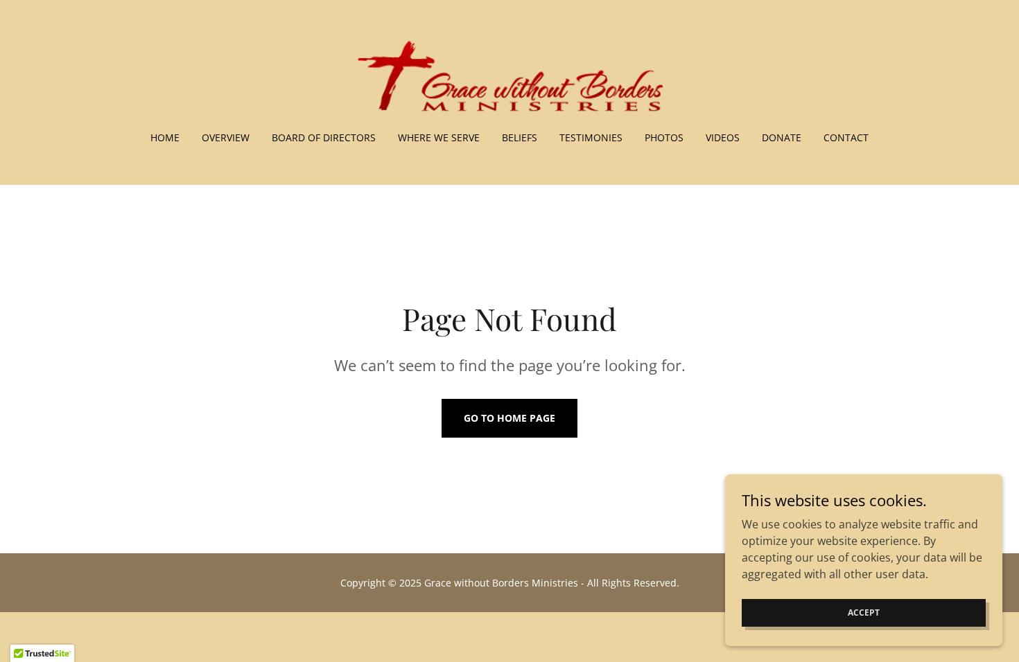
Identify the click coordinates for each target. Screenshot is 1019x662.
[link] (510, 74)
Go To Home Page (509, 417)
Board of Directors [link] (324, 137)
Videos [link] (723, 137)
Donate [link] (781, 137)
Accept (864, 612)
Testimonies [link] (590, 137)
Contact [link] (846, 137)
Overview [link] (226, 137)
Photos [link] (664, 137)
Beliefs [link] (519, 137)
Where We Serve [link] (439, 137)
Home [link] (165, 137)
